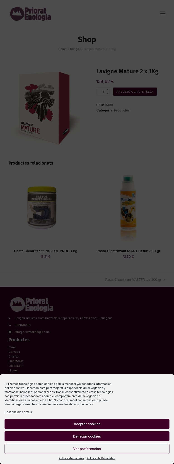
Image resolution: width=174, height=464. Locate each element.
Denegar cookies (87, 436)
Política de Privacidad (101, 458)
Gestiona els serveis (18, 412)
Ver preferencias (87, 449)
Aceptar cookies (87, 424)
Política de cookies (71, 458)
